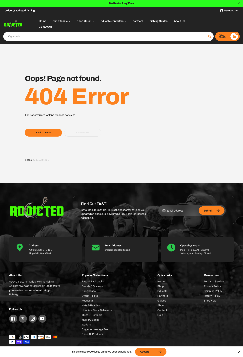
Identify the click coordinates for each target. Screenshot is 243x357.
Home (161, 281)
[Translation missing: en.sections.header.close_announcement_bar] (239, 3)
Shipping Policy (213, 291)
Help (160, 315)
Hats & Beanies (91, 305)
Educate (162, 291)
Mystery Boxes (90, 319)
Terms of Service (214, 281)
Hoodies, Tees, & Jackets (97, 310)
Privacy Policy (212, 286)
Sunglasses (89, 291)
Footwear (87, 300)
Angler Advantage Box (95, 329)
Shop (160, 286)
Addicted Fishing (41, 160)
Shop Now (210, 300)
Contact (162, 310)
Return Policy (212, 295)
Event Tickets (90, 295)
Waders (86, 324)
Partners (162, 295)
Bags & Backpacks (93, 281)
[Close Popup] (239, 352)
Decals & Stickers (92, 286)
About (160, 305)
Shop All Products (92, 334)
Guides (161, 300)
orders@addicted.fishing (20, 10)
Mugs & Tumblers (92, 315)
